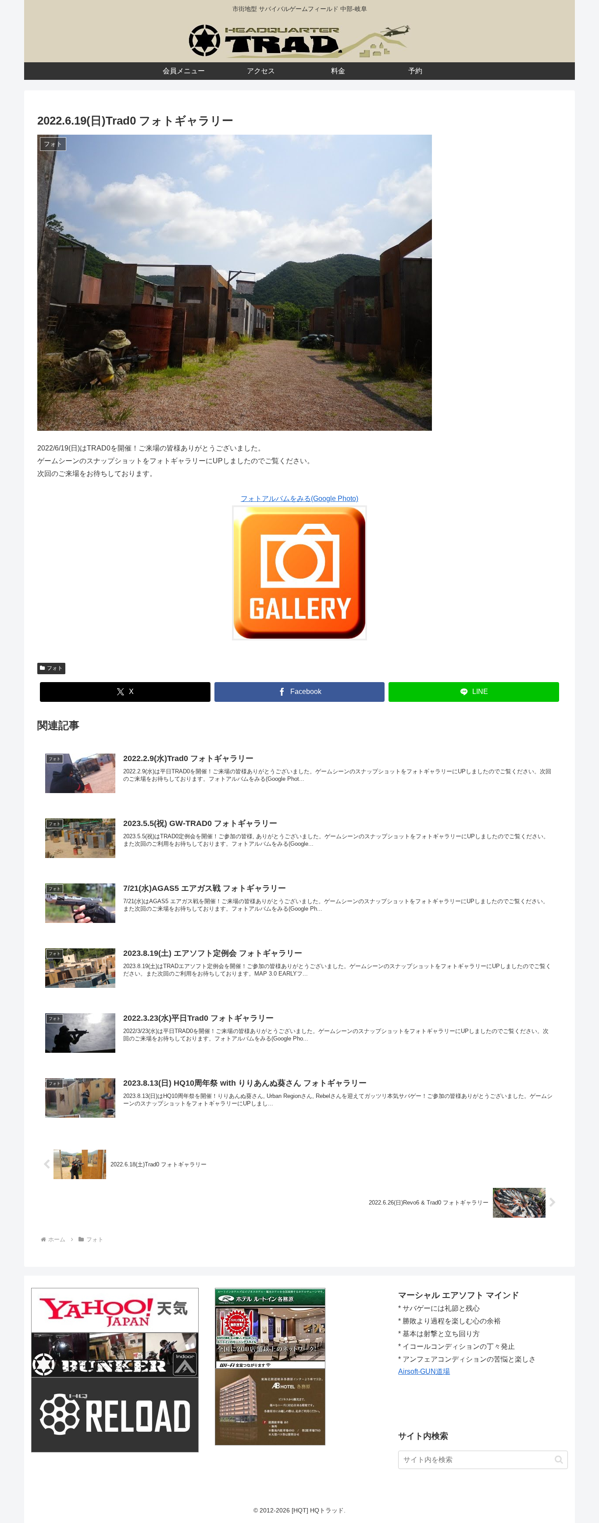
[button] (559, 1460)
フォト (55, 668)
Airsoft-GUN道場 (424, 1371)
